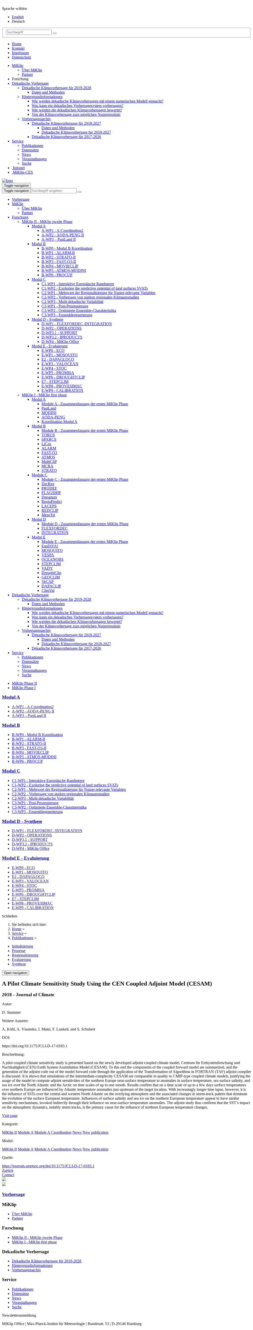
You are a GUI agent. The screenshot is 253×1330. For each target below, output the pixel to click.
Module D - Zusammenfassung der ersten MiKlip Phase (85, 524)
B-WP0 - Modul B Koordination (67, 248)
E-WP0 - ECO (53, 350)
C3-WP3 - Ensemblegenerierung (67, 315)
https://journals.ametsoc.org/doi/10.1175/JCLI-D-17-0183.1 (48, 1166)
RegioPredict (52, 501)
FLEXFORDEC (55, 528)
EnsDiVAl (50, 546)
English (18, 17)
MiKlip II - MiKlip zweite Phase (47, 221)
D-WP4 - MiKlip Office (60, 341)
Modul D (39, 519)
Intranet (18, 168)
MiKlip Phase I (24, 688)
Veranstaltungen (34, 159)
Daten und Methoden (48, 92)
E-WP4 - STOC (54, 368)
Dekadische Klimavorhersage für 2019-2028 (56, 88)
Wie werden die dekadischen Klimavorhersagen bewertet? (77, 110)
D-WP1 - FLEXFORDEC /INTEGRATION (77, 324)
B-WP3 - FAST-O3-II (59, 261)
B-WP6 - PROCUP (57, 275)
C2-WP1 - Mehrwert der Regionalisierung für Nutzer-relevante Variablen (98, 293)
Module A (25, 1132)
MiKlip (17, 65)
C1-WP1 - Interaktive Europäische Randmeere (78, 284)
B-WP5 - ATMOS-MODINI (64, 270)
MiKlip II (9, 1132)
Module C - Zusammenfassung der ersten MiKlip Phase (85, 479)
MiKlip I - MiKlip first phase (44, 395)
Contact (8, 1175)
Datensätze (30, 150)
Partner (27, 74)
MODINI (49, 413)
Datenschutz (21, 57)
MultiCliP (49, 461)
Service (17, 141)
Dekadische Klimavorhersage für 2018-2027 (66, 123)
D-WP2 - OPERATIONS (62, 328)
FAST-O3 (49, 453)
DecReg (48, 484)
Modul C (39, 279)
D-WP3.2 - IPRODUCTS (62, 337)
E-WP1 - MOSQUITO (60, 355)
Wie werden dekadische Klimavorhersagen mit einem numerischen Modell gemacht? (97, 101)
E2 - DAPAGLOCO (58, 359)
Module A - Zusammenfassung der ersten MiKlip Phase (85, 404)
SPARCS (49, 439)
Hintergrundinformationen (42, 97)
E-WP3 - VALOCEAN (60, 364)
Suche (26, 163)
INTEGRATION (55, 533)
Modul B (39, 244)
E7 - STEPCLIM (55, 381)
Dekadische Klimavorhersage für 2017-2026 (66, 137)
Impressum (20, 53)
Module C (39, 475)
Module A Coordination (52, 1132)
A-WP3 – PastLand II (59, 239)
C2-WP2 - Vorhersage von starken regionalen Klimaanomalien (90, 297)
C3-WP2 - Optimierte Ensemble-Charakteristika (79, 310)
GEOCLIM (51, 577)
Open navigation (15, 973)
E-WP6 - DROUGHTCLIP (63, 377)
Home (16, 44)
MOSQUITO (52, 550)
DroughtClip (51, 573)
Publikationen (32, 145)
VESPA (48, 555)
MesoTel (48, 515)
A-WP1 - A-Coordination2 (62, 230)
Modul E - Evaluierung (50, 346)
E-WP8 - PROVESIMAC (62, 386)
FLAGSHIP (51, 493)
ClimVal (48, 590)
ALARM (49, 448)
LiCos (46, 444)
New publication (95, 1132)
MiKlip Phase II (24, 683)
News (26, 154)
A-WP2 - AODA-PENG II (63, 235)
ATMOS (48, 457)
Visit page (10, 1115)
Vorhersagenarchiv (36, 119)
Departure (49, 497)
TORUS (48, 435)
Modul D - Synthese (47, 319)
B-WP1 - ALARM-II (58, 253)
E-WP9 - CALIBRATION (62, 390)
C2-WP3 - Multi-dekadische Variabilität (72, 301)
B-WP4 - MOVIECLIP (60, 266)
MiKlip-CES (22, 172)
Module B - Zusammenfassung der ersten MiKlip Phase (85, 430)
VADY (47, 568)
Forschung (20, 217)
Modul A (39, 226)
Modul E (38, 537)
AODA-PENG (53, 417)
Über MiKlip (32, 70)
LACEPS (49, 506)
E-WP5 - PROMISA (58, 373)
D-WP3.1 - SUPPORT (59, 333)
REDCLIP (50, 510)
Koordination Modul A (59, 421)
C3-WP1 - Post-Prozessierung (65, 306)
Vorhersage (20, 199)
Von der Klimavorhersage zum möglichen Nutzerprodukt (76, 114)
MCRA (47, 466)
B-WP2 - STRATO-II (59, 257)
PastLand (49, 408)
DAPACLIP (51, 586)
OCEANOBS (52, 559)
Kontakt (18, 48)
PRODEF (49, 488)
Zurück (7, 1170)
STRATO (49, 470)
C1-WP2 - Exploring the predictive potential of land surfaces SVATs (95, 288)
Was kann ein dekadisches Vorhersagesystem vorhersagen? (77, 105)
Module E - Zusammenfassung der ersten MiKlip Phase (85, 541)
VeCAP (48, 581)
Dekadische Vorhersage (30, 83)
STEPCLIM (51, 564)
